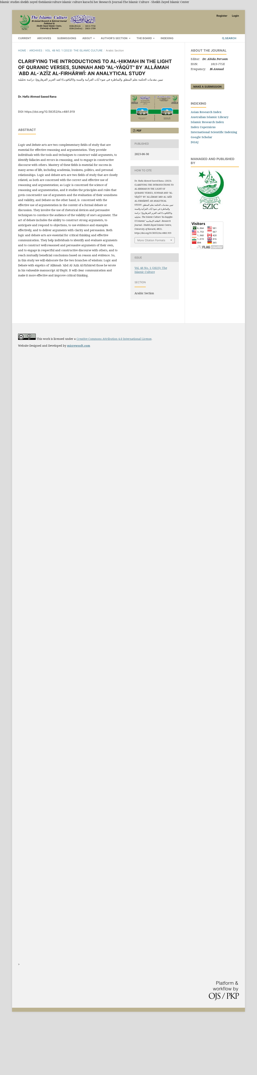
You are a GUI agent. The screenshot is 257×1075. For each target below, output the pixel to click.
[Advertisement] (120, 1046)
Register (221, 15)
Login (235, 15)
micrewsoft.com (78, 345)
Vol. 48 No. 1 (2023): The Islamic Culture (74, 50)
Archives (44, 38)
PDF (139, 130)
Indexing (167, 38)
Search (230, 38)
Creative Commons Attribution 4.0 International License (113, 339)
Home (22, 50)
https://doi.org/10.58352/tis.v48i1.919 (49, 111)
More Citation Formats (151, 240)
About (87, 38)
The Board (144, 38)
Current (24, 38)
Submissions (66, 38)
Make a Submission (207, 86)
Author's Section (114, 38)
